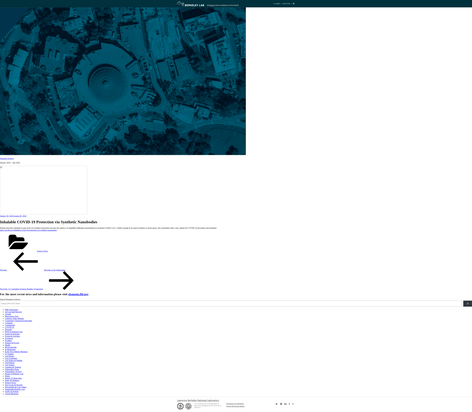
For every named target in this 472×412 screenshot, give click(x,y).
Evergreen (9, 338)
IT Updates (9, 354)
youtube (293, 405)
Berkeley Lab (190, 3)
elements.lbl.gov (78, 294)
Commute (9, 323)
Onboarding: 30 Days (13, 372)
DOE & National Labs (13, 332)
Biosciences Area (11, 316)
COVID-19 (9, 327)
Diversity (8, 330)
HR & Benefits (11, 347)
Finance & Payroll (12, 343)
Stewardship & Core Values (15, 387)
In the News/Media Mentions (16, 352)
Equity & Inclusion (12, 334)
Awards (8, 314)
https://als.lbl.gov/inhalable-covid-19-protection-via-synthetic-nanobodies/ (28, 230)
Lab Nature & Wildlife (13, 361)
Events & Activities (12, 336)
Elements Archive (7, 158)
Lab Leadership (11, 358)
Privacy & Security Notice (235, 406)
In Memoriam (10, 349)
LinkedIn (285, 405)
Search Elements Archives (10, 299)
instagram (281, 405)
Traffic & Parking (12, 391)
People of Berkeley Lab (14, 374)
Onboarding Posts (12, 369)
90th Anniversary (11, 310)
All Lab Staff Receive (13, 312)
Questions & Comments (235, 404)
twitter (276, 405)
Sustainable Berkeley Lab (15, 389)
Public (7, 376)
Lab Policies (10, 363)
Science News (42, 251)
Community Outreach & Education (18, 321)
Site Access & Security (14, 385)
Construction (10, 325)
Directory (286, 4)
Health (7, 345)
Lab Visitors (9, 365)
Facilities (8, 341)
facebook (289, 405)
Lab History (9, 356)
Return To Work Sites (13, 378)
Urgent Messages (11, 394)
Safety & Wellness (12, 380)
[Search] (467, 304)
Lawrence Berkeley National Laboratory (198, 400)
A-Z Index (277, 4)
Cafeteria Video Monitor (14, 318)
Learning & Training (13, 367)
